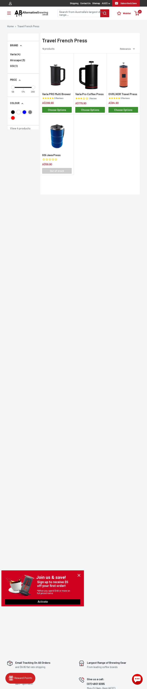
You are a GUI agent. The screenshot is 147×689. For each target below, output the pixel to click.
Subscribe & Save (128, 3)
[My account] (10, 3)
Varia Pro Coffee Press (89, 94)
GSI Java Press (51, 155)
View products (20, 128)
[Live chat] (137, 679)
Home (10, 26)
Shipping (74, 3)
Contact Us (85, 3)
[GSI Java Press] (57, 133)
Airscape (17, 60)
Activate (43, 601)
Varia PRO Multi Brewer (56, 94)
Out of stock (57, 170)
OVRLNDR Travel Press (122, 94)
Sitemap (96, 3)
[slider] (13, 87)
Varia (15, 54)
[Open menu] (9, 13)
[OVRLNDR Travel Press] (123, 72)
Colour (15, 103)
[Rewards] (20, 678)
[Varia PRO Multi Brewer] (57, 72)
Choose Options (57, 109)
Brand (14, 45)
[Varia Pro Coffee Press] (90, 72)
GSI (14, 65)
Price (13, 79)
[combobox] (83, 13)
